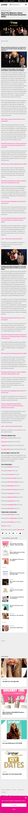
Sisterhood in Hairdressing (16, 627)
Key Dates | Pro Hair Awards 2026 (16, 590)
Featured (8, 11)
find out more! (20, 530)
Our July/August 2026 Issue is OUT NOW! (17, 560)
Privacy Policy (21, 790)
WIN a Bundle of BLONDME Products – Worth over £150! (16, 544)
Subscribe (5, 1)
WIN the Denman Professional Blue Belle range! (17, 573)
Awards (11, 579)
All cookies (14, 805)
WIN (11, 542)
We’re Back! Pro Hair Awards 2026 (16, 582)
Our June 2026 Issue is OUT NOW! (16, 606)
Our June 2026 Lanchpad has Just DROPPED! (17, 597)
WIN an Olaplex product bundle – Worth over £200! (17, 552)
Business (3, 11)
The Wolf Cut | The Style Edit (16, 615)
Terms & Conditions (6, 790)
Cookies (14, 790)
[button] (25, 797)
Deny (14, 809)
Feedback (3, 792)
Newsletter (12, 1)
